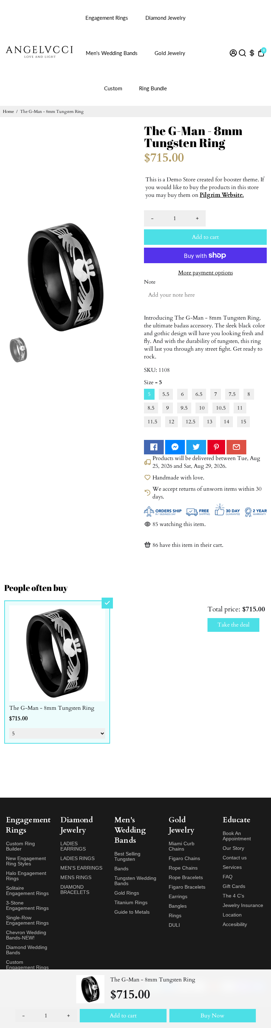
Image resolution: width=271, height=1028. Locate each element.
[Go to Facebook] (154, 447)
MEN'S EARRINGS (81, 868)
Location (232, 915)
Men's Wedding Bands (112, 53)
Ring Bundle (153, 88)
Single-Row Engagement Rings (27, 920)
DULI (174, 925)
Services (232, 867)
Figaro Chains (184, 858)
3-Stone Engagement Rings (27, 905)
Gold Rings (126, 893)
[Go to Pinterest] (216, 447)
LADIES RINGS (77, 858)
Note (150, 282)
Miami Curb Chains (181, 846)
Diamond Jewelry (165, 17)
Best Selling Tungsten (127, 856)
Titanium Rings (130, 902)
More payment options (205, 273)
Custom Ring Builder (20, 846)
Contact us (235, 857)
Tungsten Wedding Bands (135, 881)
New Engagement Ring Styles (26, 861)
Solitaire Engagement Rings (27, 890)
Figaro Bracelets (187, 887)
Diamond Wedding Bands (26, 950)
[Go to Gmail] (236, 447)
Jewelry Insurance (243, 905)
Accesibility (235, 924)
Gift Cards (234, 886)
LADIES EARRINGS (73, 846)
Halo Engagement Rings (26, 876)
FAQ (228, 876)
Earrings (178, 896)
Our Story (233, 848)
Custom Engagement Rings (27, 965)
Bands (121, 868)
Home (8, 111)
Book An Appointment (237, 836)
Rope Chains (183, 868)
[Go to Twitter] (196, 447)
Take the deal (233, 625)
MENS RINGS (75, 877)
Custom (113, 88)
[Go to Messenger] (175, 447)
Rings (175, 915)
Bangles (178, 906)
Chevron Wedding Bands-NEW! (26, 935)
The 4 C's (233, 896)
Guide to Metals (132, 912)
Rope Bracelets (186, 877)
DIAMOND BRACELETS (74, 889)
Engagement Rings (106, 17)
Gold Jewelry (170, 53)
